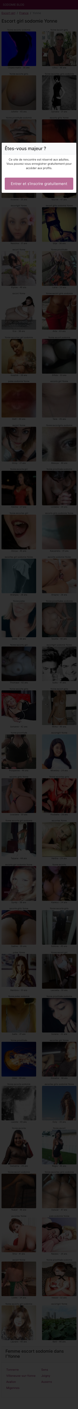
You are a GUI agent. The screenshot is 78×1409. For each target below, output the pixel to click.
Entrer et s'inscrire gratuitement (39, 183)
